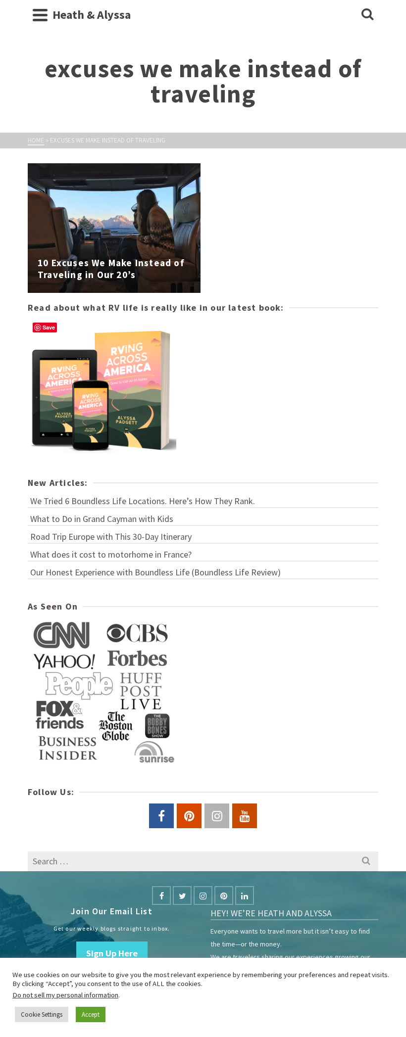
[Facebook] (161, 895)
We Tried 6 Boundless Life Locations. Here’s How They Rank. (142, 501)
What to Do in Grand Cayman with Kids (101, 518)
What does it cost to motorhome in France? (111, 554)
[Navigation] (40, 15)
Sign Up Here (112, 953)
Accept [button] (91, 1014)
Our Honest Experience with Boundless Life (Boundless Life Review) (155, 572)
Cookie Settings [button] (41, 1014)
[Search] (367, 15)
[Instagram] (203, 895)
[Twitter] (182, 895)
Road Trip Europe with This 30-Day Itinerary (111, 536)
